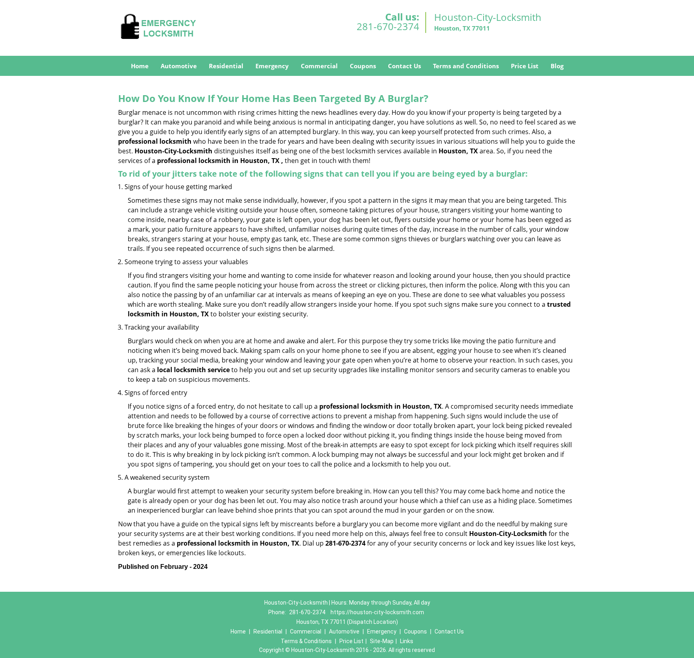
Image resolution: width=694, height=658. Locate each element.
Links (406, 641)
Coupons (363, 66)
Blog (557, 66)
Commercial (319, 66)
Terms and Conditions (466, 66)
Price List (525, 66)
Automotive (179, 66)
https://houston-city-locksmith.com (377, 612)
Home (140, 66)
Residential (226, 66)
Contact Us (404, 66)
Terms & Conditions (306, 641)
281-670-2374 (388, 26)
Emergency (272, 66)
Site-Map (382, 641)
